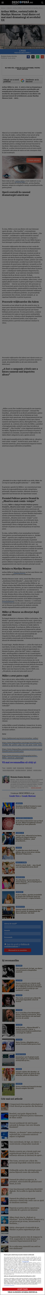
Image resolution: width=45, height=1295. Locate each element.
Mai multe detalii (25, 1261)
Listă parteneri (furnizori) (9, 1285)
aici (12, 1269)
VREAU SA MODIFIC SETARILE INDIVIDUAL (22, 1292)
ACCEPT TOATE (22, 1289)
